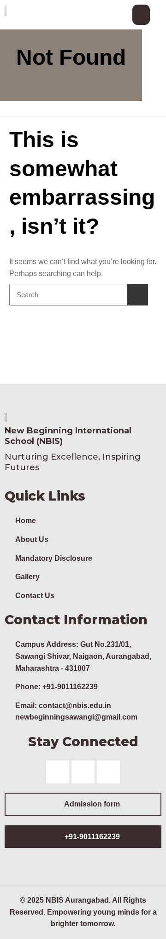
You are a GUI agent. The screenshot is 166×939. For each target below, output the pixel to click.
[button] (141, 15)
